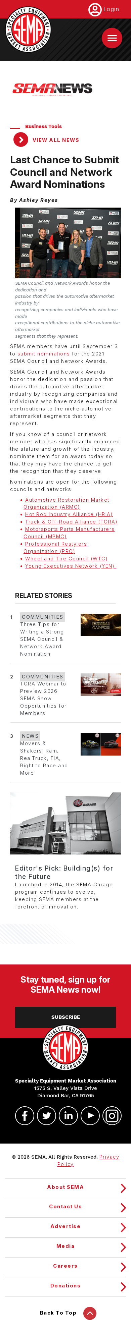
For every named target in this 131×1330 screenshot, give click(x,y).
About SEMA (65, 1187)
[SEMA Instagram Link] (109, 1115)
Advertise (65, 1226)
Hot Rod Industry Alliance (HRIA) (69, 514)
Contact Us (65, 1207)
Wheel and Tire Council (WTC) (66, 559)
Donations (65, 1286)
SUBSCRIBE (65, 1017)
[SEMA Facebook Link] (22, 1115)
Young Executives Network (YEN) (71, 566)
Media (65, 1246)
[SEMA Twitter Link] (43, 1115)
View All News (55, 140)
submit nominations (43, 354)
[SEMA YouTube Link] (87, 1115)
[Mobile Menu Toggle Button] (112, 38)
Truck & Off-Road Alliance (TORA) (71, 522)
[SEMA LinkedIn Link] (65, 1115)
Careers (65, 1266)
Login (111, 9)
